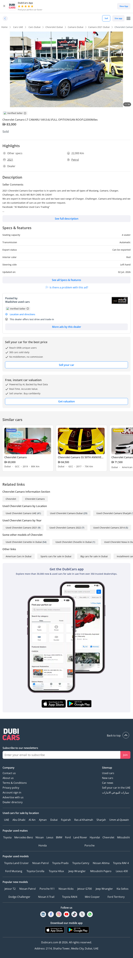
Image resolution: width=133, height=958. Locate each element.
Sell (106, 18)
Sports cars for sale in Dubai (56, 556)
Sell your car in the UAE (116, 787)
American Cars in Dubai (18, 556)
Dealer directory (13, 802)
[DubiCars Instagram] (58, 914)
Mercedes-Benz (23, 837)
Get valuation (66, 401)
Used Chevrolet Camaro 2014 (109, 527)
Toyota (7, 837)
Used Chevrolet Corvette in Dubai (24, 542)
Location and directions (22, 314)
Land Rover (80, 837)
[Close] (4, 6)
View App (124, 6)
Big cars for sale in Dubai (94, 556)
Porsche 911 (47, 889)
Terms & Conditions (15, 783)
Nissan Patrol (40, 863)
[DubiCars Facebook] (51, 914)
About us (8, 778)
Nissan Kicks (66, 889)
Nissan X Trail (46, 897)
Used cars (108, 773)
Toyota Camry (80, 863)
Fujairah (66, 820)
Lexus (49, 837)
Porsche (90, 845)
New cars (107, 778)
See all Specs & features (66, 280)
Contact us (9, 773)
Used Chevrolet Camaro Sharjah (113, 513)
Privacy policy (11, 787)
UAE (6, 820)
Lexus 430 (122, 871)
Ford (68, 837)
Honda (42, 845)
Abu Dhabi (18, 820)
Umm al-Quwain (119, 820)
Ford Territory (116, 897)
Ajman (43, 820)
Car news (107, 783)
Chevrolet (11, 498)
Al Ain (32, 820)
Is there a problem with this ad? (69, 287)
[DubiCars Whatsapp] (89, 914)
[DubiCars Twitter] (82, 914)
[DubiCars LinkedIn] (43, 914)
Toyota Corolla (35, 871)
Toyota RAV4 (69, 897)
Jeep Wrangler (77, 871)
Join (125, 755)
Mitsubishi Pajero (100, 871)
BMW (59, 837)
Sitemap (107, 767)
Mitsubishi (123, 837)
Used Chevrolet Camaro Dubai (66, 513)
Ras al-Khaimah (83, 820)
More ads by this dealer (66, 327)
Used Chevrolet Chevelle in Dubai (73, 542)
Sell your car (66, 365)
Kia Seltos (122, 889)
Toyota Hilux (56, 871)
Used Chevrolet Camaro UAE (21, 513)
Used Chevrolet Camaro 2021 (21, 527)
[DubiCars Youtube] (66, 914)
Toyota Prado (60, 863)
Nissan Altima (101, 863)
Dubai (54, 820)
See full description (66, 218)
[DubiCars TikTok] (74, 914)
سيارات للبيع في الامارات (115, 792)
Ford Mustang (13, 871)
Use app (118, 18)
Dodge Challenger (19, 897)
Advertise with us (13, 797)
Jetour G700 (84, 889)
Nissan (40, 837)
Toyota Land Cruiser (16, 863)
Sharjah (101, 820)
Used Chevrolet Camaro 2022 (65, 527)
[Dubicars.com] (66, 735)
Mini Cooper (92, 897)
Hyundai (95, 837)
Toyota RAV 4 (121, 863)
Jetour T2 (10, 889)
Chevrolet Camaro (35, 498)
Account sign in (12, 792)
